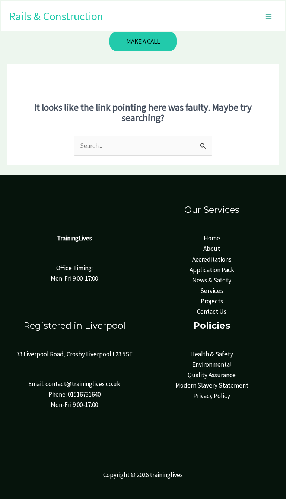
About (211, 248)
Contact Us (211, 311)
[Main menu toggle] (268, 16)
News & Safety (211, 280)
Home (212, 238)
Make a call (143, 41)
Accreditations (211, 259)
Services (211, 291)
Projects (212, 301)
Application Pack (212, 270)
